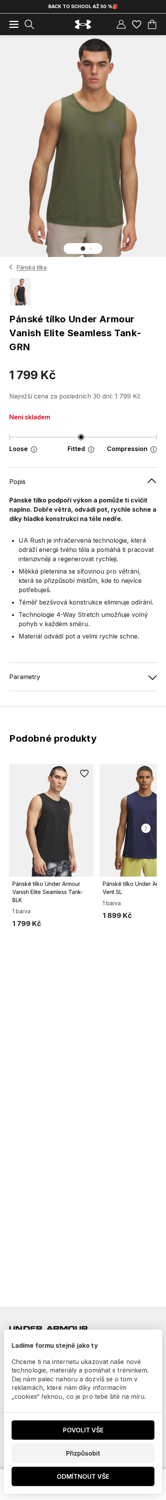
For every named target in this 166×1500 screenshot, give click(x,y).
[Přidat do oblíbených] (84, 773)
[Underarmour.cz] (83, 24)
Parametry (24, 677)
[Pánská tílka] (11, 267)
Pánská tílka (32, 267)
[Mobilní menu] (14, 24)
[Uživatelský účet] (121, 24)
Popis (17, 481)
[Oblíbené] (136, 24)
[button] (83, 248)
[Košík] (152, 24)
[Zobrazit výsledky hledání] (29, 24)
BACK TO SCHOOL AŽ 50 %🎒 (83, 6)
